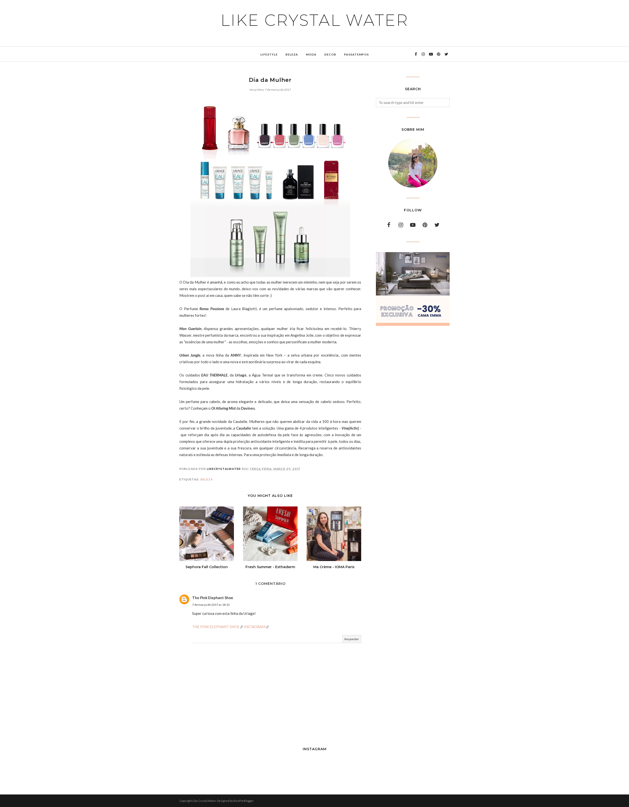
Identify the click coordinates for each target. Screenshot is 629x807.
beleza (206, 479)
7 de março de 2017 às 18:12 (211, 604)
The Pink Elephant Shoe (212, 597)
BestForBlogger (243, 800)
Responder (351, 639)
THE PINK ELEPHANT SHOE (216, 626)
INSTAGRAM (254, 626)
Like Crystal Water (315, 20)
